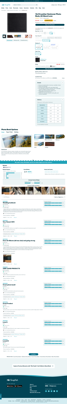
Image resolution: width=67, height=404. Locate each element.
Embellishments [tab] (24, 40)
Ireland (26, 399)
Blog (31, 387)
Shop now (41, 0)
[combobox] (25, 5)
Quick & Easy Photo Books (45, 356)
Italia (29, 399)
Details (55, 20)
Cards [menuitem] (10, 8)
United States (39, 399)
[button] (4, 36)
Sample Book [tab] (9, 40)
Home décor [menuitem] (26, 8)
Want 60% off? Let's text (35, 392)
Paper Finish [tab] (9, 132)
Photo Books (3, 10)
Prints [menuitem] (7, 8)
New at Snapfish (33, 386)
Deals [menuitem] (43, 8)
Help (31, 389)
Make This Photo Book (50, 24)
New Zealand (49, 399)
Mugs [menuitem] (40, 8)
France (22, 399)
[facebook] (46, 390)
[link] (39, 47)
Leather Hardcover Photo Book (12, 10)
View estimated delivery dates (40, 73)
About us (32, 384)
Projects (60, 4)
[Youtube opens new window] (54, 390)
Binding (36, 43)
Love (20, 10)
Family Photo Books (35, 356)
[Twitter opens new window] (57, 390)
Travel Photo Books (17, 356)
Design (36, 56)
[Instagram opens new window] (49, 390)
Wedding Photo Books (26, 356)
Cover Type (37, 35)
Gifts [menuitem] (36, 8)
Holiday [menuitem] (2, 8)
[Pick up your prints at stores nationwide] (46, 385)
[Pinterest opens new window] (52, 390)
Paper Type (37, 51)
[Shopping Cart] (64, 5)
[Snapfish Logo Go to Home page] (6, 5)
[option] (36, 33)
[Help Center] (63, 5)
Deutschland (18, 399)
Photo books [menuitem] (15, 8)
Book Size (38, 31)
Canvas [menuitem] (21, 8)
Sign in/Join (55, 4)
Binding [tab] (16, 132)
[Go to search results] (37, 5)
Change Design (43, 60)
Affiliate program (33, 390)
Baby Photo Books (55, 356)
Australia (44, 399)
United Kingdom (33, 399)
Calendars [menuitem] (32, 8)
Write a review (46, 18)
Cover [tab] (2, 132)
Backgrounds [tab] (16, 40)
